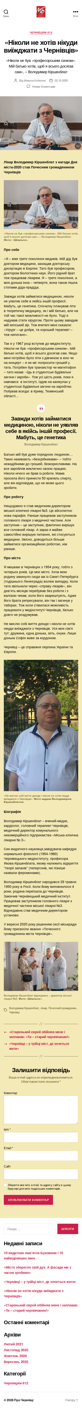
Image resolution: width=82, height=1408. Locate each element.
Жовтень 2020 (15, 1355)
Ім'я (7, 1129)
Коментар (10, 1093)
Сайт (7, 1166)
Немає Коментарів (43, 86)
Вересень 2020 (16, 1361)
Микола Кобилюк (35, 80)
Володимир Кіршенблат (24, 1008)
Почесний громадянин (62, 1008)
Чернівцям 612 (41, 32)
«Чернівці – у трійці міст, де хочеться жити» (40, 1281)
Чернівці (14, 1012)
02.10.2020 (61, 80)
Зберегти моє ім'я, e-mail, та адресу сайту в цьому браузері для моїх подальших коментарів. (39, 1186)
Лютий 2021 (13, 1344)
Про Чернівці (23, 1400)
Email (8, 1148)
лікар (43, 1008)
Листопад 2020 (16, 1349)
